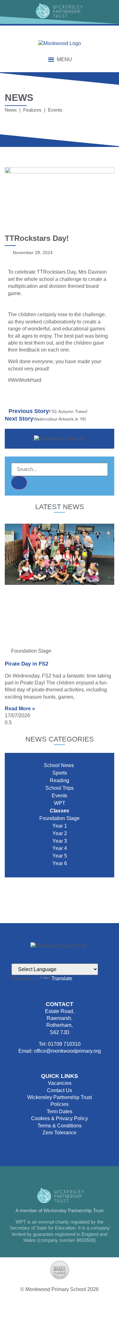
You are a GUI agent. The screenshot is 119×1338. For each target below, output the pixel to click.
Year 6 (59, 863)
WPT (59, 803)
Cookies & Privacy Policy (59, 1118)
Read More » (20, 708)
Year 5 (59, 855)
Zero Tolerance (59, 1132)
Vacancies (59, 1083)
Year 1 (59, 826)
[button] (64, 59)
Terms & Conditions (59, 1125)
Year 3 (59, 841)
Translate (61, 978)
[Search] (19, 482)
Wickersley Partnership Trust (59, 1097)
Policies (59, 1104)
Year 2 (59, 833)
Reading (59, 780)
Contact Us (59, 1090)
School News (59, 765)
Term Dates (59, 1111)
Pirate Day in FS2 (26, 664)
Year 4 (59, 848)
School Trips (59, 788)
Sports (59, 773)
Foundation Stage (59, 818)
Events (59, 795)
